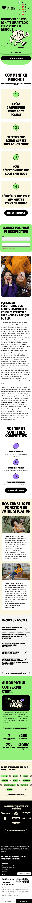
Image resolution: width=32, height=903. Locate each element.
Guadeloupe (26, 780)
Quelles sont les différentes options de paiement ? (12, 628)
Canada (25, 776)
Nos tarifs (5, 869)
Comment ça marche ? (8, 867)
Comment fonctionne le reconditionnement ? (10, 653)
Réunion (9, 789)
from (3, 236)
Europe (15, 776)
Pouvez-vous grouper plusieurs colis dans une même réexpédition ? (13, 645)
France (15, 780)
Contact (4, 871)
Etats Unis (5, 780)
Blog (3, 874)
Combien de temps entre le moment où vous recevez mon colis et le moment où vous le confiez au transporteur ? (15, 661)
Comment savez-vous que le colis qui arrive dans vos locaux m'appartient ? (14, 636)
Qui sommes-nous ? (8, 866)
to (2, 242)
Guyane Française (9, 785)
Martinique (24, 785)
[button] (4, 7)
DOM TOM (4, 776)
